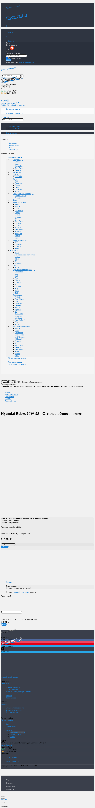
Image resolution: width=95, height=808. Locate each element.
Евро (12, 737)
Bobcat (17, 206)
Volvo (17, 191)
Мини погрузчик (19, 202)
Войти (8, 60)
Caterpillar (19, 166)
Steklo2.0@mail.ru (12, 761)
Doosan (18, 305)
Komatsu (18, 170)
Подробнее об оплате (9, 677)
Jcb (16, 219)
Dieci (17, 259)
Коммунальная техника (22, 194)
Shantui (18, 162)
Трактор (16, 265)
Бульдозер (16, 128)
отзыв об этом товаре (21, 592)
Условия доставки (13, 687)
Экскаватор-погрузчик (22, 326)
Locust (17, 225)
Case (17, 164)
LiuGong (18, 177)
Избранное (12, 143)
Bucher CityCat (20, 196)
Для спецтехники (14, 126)
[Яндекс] (12, 49)
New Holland (20, 229)
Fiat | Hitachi (19, 299)
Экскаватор (17, 295)
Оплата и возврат (12, 689)
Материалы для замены (17, 358)
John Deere (19, 168)
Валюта (9, 730)
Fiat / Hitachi (19, 337)
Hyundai (18, 217)
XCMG (18, 297)
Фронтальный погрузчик (22, 270)
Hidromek (18, 339)
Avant (17, 204)
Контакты (5, 117)
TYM (17, 267)
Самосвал (14, 251)
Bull (16, 276)
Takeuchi (18, 234)
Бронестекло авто (12, 712)
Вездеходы (17, 172)
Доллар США (15, 735)
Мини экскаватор (20, 240)
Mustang (18, 227)
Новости (9, 696)
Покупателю (20, 105)
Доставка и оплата (13, 109)
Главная (11, 32)
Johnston (18, 198)
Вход (10, 41)
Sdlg (16, 289)
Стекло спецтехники (14, 710)
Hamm (17, 187)
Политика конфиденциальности (18, 692)
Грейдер (16, 175)
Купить (4, 624)
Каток (15, 179)
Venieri (17, 236)
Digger (17, 213)
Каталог (4, 704)
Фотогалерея (11, 698)
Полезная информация (14, 113)
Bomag (17, 185)
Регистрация (13, 149)
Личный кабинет (8, 720)
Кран (15, 200)
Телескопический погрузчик (24, 255)
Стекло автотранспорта (15, 708)
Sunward (18, 232)
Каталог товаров (11, 133)
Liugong (18, 286)
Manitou (18, 263)
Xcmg (17, 293)
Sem (16, 274)
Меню (8, 37)
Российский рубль (17, 732)
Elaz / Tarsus (19, 335)
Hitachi (17, 280)
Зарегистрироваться (26, 62)
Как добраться (6, 745)
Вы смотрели (13, 145)
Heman (17, 215)
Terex (17, 248)
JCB (16, 181)
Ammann (18, 183)
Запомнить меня (14, 58)
